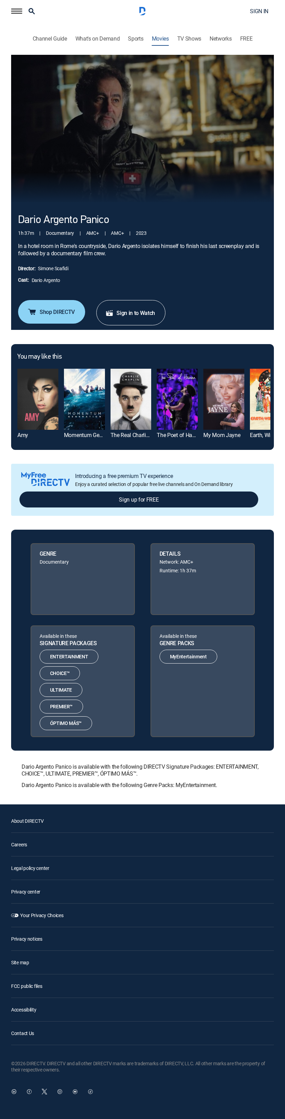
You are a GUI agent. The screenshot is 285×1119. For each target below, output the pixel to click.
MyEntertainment (188, 656)
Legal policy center (30, 868)
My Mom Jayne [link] (221, 435)
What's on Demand (97, 38)
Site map (20, 962)
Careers (19, 844)
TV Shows (189, 38)
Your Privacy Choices (41, 915)
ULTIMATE (61, 689)
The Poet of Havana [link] (180, 435)
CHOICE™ (60, 673)
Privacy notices (26, 939)
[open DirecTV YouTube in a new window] (75, 1091)
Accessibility (23, 1009)
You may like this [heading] (39, 356)
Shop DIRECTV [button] (57, 312)
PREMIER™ (61, 706)
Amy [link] (22, 435)
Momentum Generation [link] (91, 435)
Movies (160, 38)
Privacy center (25, 891)
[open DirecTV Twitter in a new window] (44, 1091)
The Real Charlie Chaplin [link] (139, 435)
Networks (220, 38)
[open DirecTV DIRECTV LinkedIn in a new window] (14, 1091)
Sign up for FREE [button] (138, 499)
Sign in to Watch (135, 313)
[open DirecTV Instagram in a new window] (60, 1091)
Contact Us (22, 1033)
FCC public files (26, 986)
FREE (246, 38)
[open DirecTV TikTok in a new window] (90, 1091)
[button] (16, 11)
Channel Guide (50, 38)
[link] (37, 399)
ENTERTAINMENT (69, 656)
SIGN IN (259, 11)
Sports (135, 38)
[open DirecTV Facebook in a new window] (29, 1091)
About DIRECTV (27, 821)
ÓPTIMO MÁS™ (66, 723)
